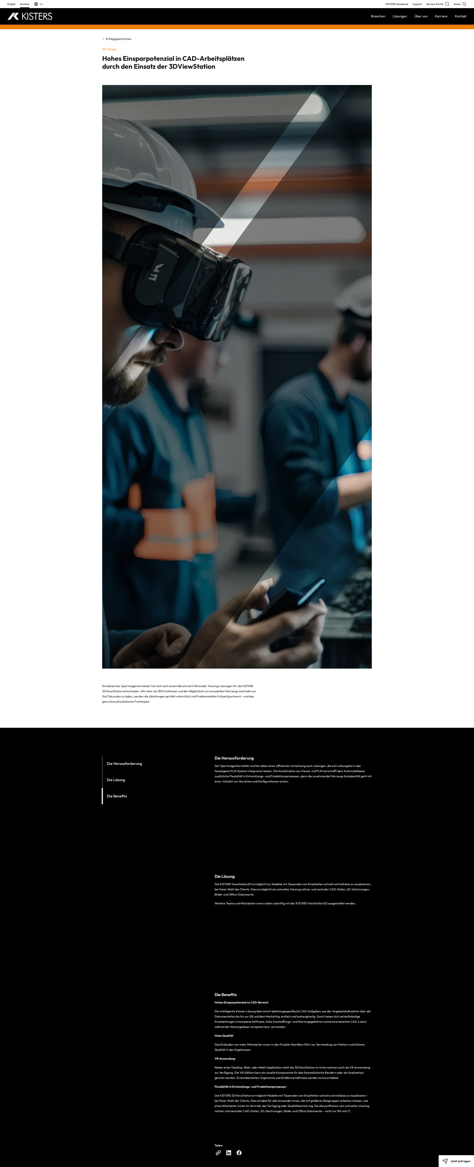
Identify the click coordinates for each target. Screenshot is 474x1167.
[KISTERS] (64, 16)
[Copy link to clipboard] (218, 1152)
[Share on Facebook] (239, 1152)
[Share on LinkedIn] (228, 1152)
